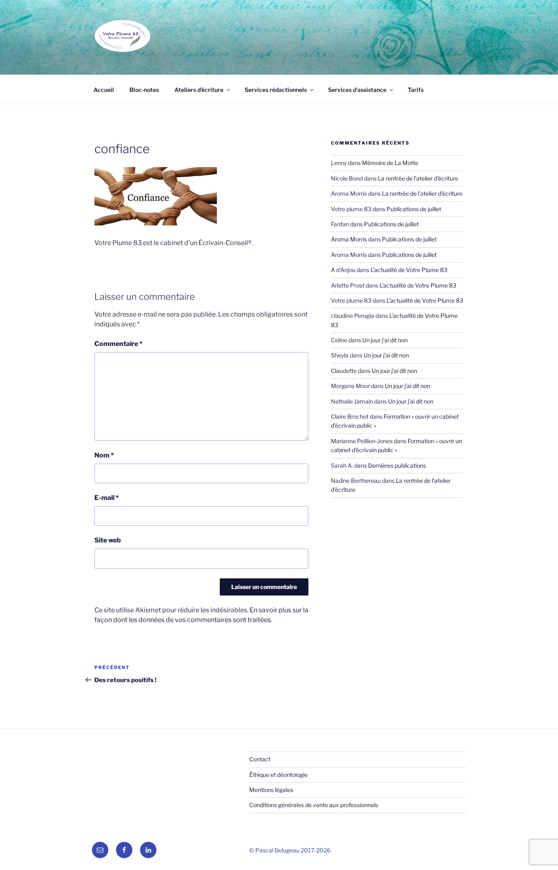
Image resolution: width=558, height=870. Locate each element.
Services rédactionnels (276, 89)
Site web (107, 540)
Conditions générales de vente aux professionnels (313, 804)
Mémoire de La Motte (390, 162)
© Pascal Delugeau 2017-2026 (289, 850)
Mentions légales (271, 789)
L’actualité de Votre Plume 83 (409, 269)
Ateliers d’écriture (198, 89)
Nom (104, 455)
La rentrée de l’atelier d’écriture (418, 178)
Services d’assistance (357, 89)
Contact (259, 759)
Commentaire (118, 344)
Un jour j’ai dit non (385, 340)
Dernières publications (397, 465)
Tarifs (416, 89)
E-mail (106, 498)
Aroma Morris (349, 239)
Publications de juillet (413, 208)
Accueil (104, 89)
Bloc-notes (144, 89)
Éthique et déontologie (278, 774)
